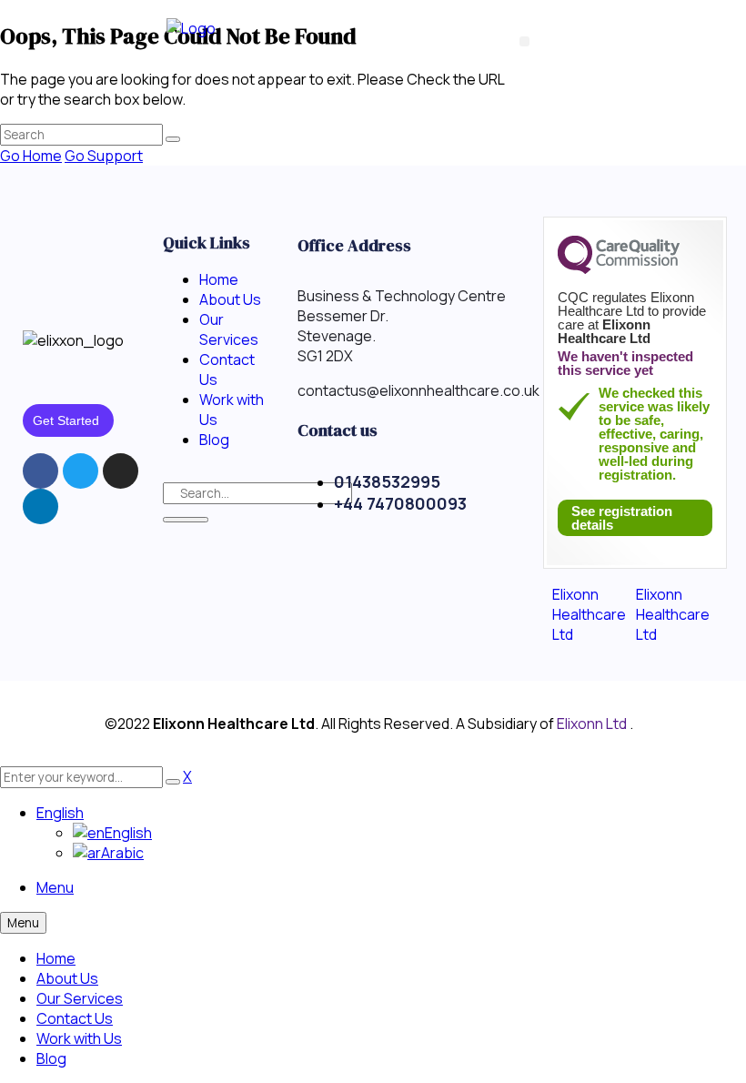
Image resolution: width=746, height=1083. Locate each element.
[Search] (185, 519)
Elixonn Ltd (593, 724)
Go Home (31, 156)
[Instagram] (120, 471)
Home (56, 958)
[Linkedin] (40, 506)
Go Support (104, 156)
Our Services (79, 998)
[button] (524, 41)
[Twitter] (80, 471)
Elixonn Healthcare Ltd (589, 614)
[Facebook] (40, 471)
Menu (55, 887)
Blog (51, 1058)
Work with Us (79, 1038)
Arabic (122, 853)
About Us (67, 978)
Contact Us (74, 1018)
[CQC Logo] (619, 269)
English (60, 813)
